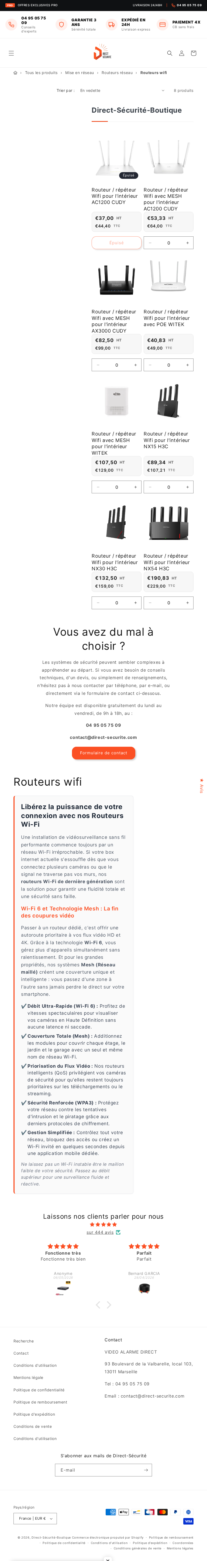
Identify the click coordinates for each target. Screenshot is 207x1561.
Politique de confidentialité (39, 1390)
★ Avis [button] (202, 785)
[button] (11, 53)
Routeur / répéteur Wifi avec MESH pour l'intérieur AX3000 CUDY (114, 321)
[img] (103, 1224)
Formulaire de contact (103, 752)
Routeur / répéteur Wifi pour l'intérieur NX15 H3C (167, 440)
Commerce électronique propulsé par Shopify (108, 1537)
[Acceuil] (15, 73)
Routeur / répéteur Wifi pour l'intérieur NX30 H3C (115, 562)
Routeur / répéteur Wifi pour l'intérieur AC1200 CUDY (115, 196)
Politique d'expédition (34, 1414)
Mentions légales (180, 1548)
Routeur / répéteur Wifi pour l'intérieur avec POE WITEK (167, 318)
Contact (21, 1353)
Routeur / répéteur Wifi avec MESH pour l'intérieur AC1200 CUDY (166, 199)
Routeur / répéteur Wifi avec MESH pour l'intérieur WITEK (114, 443)
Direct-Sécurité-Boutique (51, 1537)
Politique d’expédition (150, 1543)
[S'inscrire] (146, 1470)
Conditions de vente (32, 1426)
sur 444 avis (100, 1232)
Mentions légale (28, 1377)
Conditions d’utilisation (109, 1543)
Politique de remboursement (40, 1402)
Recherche (23, 1341)
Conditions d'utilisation (35, 1365)
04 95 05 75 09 (189, 5)
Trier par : (66, 90)
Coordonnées (183, 1543)
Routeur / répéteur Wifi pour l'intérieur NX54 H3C (167, 562)
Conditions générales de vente (137, 1548)
